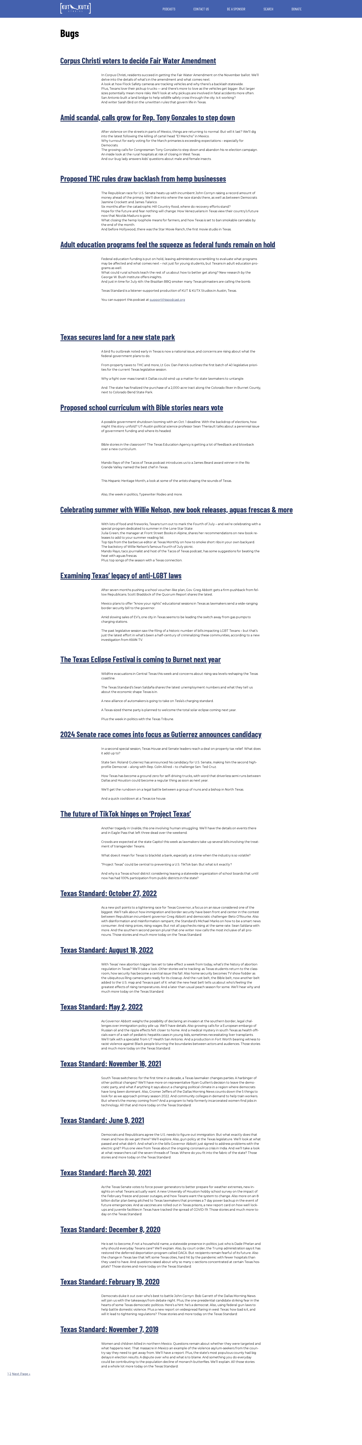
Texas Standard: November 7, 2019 (109, 1329)
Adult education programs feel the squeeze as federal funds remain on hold (167, 244)
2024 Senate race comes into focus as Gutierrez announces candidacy (161, 734)
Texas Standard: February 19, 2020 (110, 1281)
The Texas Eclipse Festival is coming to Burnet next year (140, 659)
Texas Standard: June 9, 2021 (102, 1120)
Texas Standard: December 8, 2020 (110, 1229)
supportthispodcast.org (167, 300)
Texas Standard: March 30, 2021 (105, 1172)
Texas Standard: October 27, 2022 (108, 893)
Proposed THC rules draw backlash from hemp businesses (143, 178)
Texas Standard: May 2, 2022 (101, 1006)
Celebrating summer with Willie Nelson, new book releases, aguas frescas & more (176, 509)
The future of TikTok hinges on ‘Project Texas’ (125, 813)
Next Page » (21, 1374)
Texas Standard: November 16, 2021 (110, 1063)
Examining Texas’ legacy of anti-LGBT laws (121, 575)
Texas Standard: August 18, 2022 (106, 949)
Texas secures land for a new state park (117, 336)
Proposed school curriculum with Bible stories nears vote (141, 407)
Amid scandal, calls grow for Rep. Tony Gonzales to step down (147, 117)
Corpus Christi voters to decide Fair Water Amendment (138, 60)
